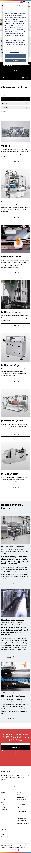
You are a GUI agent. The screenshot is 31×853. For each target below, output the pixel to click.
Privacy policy (23, 845)
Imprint (17, 845)
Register (14, 747)
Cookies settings (14, 52)
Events (3, 792)
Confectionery (5, 802)
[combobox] (24, 2)
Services (19, 792)
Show (14, 161)
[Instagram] (15, 850)
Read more (8, 584)
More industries (5, 812)
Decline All (15, 60)
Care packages (21, 802)
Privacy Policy (15, 37)
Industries (4, 799)
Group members (5, 836)
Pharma (3, 807)
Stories (3, 796)
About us (3, 829)
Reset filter (4, 111)
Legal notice (4, 847)
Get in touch (9, 787)
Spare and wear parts (22, 811)
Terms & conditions (14, 847)
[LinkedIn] (18, 850)
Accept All (15, 56)
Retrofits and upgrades (23, 823)
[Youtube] (12, 850)
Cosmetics (4, 809)
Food (2, 804)
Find (14, 99)
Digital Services (21, 797)
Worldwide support (22, 794)
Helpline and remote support (22, 808)
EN (24, 1)
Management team (6, 832)
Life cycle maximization (22, 804)
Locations (3, 834)
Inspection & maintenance (20, 814)
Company (4, 827)
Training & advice (21, 818)
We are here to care (22, 799)
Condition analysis (21, 820)
